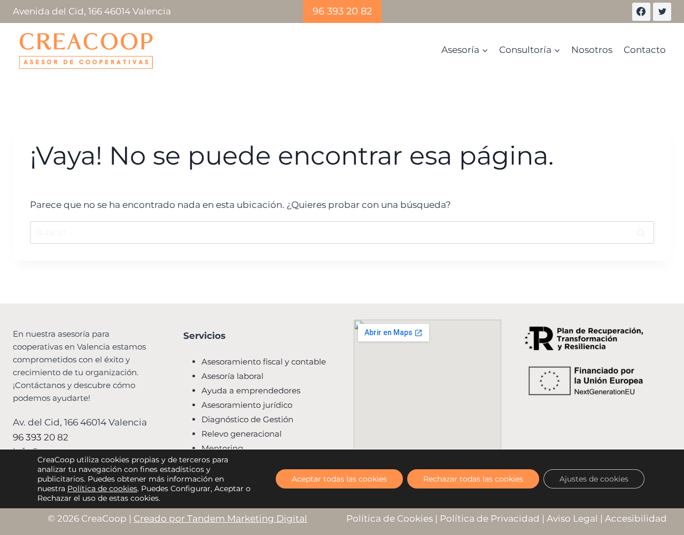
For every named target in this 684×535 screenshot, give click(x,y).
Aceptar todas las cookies (339, 479)
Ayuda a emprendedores (250, 390)
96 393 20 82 (342, 11)
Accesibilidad (636, 518)
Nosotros (591, 49)
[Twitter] (662, 12)
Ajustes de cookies (593, 479)
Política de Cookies (389, 518)
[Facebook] (641, 12)
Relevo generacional (241, 434)
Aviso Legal (572, 518)
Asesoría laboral (232, 376)
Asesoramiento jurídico (246, 405)
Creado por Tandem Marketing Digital (220, 518)
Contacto (645, 49)
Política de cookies (102, 488)
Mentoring (222, 448)
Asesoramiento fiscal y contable (263, 361)
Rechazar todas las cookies (473, 479)
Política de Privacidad (490, 518)
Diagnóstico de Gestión (247, 419)
